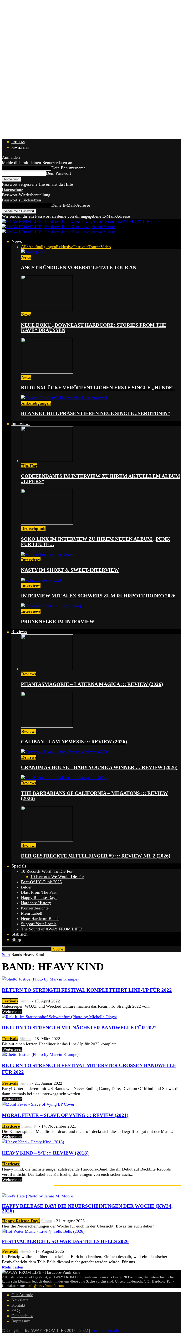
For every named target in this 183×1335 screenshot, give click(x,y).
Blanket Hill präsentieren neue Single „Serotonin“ (95, 413)
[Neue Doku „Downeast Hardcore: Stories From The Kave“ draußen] (47, 309)
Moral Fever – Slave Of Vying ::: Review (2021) (65, 1115)
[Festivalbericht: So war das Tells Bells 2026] (43, 1231)
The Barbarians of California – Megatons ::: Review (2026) (94, 795)
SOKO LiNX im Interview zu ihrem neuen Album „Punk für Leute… (95, 541)
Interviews (20, 423)
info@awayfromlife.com (45, 1286)
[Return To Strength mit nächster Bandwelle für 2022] (59, 1016)
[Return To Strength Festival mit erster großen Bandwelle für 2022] (40, 1054)
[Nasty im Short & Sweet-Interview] (47, 554)
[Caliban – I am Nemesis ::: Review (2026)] (47, 726)
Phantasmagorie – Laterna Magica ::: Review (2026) (92, 684)
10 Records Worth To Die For (47, 871)
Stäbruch (19, 934)
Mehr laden (12, 1267)
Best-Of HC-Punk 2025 (41, 881)
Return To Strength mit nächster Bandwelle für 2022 (79, 1028)
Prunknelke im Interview (57, 621)
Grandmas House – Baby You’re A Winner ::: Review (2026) (99, 767)
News (16, 241)
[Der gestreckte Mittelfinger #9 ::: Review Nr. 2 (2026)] (47, 840)
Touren (94, 246)
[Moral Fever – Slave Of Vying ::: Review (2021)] (38, 1104)
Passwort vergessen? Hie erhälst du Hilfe (37, 184)
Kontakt (18, 1305)
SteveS (25, 1251)
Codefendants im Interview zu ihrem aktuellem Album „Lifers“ (100, 478)
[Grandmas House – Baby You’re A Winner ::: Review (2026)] (65, 752)
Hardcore (11, 1126)
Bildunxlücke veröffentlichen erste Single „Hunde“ (98, 387)
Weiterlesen (12, 1011)
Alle (24, 246)
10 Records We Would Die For (57, 876)
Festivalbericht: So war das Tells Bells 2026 (65, 1241)
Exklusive (64, 246)
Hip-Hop (29, 465)
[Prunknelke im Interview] (51, 606)
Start (6, 954)
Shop (16, 939)
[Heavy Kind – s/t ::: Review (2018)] (33, 1142)
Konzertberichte (35, 908)
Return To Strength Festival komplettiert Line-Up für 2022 (87, 990)
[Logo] (58, 226)
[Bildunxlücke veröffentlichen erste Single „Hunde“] (47, 372)
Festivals (80, 246)
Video (106, 246)
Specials (18, 865)
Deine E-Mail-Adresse (70, 205)
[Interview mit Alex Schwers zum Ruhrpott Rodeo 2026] (41, 580)
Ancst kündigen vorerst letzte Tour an (78, 267)
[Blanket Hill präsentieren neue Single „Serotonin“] (64, 397)
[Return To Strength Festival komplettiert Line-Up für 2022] (40, 979)
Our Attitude (22, 1294)
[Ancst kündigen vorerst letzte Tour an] (34, 252)
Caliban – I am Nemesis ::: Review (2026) (74, 742)
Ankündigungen (42, 246)
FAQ (15, 1310)
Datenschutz (12, 189)
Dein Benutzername (68, 167)
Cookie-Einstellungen (110, 1330)
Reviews (19, 631)
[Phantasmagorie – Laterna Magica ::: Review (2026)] (47, 668)
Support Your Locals (38, 923)
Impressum (20, 1321)
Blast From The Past (38, 892)
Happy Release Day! (39, 897)
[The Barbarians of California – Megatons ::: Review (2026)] (64, 777)
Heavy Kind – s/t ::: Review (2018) (45, 1153)
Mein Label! (31, 913)
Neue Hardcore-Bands (40, 918)
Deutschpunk (33, 528)
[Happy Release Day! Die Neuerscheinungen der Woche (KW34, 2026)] (38, 1196)
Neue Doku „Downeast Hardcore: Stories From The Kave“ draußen (93, 327)
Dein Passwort (58, 173)
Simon (25, 1001)
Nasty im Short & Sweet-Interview (70, 570)
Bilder (26, 887)
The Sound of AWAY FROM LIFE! (51, 929)
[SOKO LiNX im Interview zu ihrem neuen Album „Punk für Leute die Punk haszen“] (47, 523)
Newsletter (20, 147)
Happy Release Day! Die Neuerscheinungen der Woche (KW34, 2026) (87, 1208)
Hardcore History (36, 902)
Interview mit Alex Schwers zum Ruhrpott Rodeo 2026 (98, 596)
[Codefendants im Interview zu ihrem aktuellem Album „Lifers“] (47, 460)
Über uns (18, 142)
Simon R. (29, 1126)
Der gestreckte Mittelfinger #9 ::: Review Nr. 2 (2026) (95, 856)
